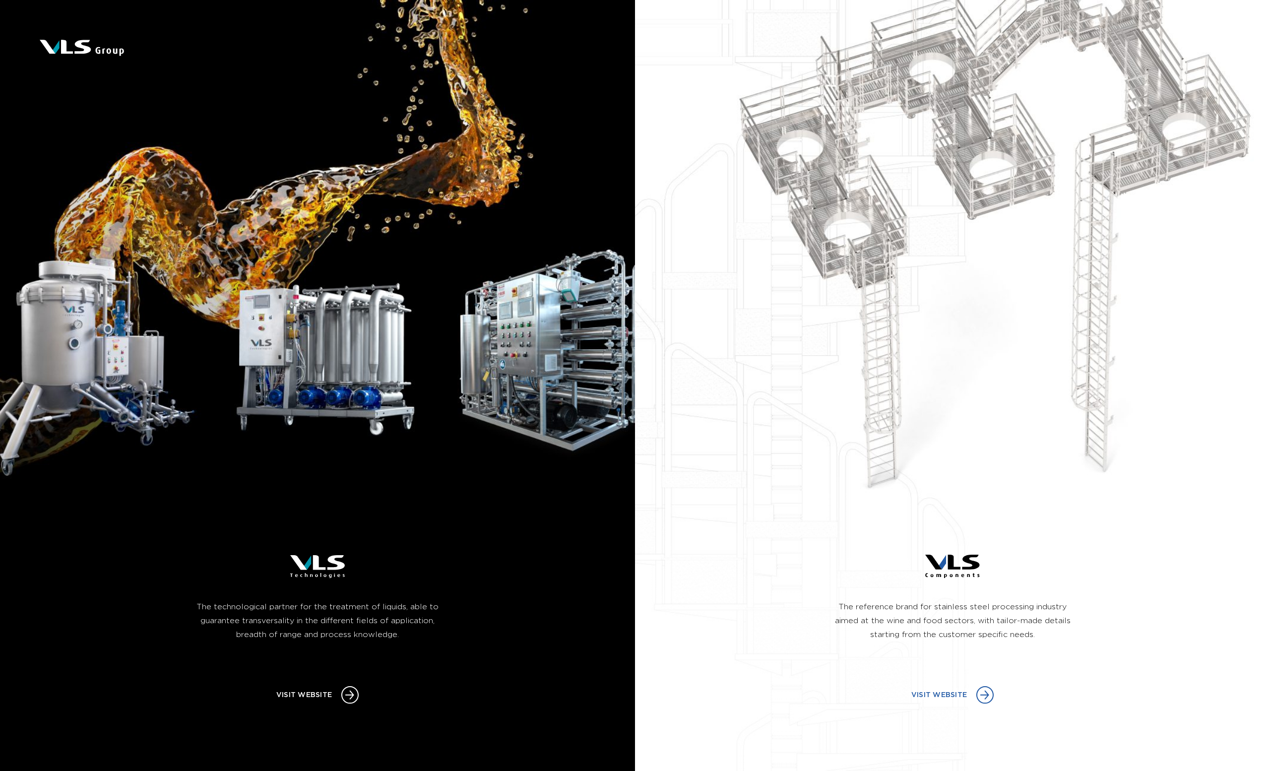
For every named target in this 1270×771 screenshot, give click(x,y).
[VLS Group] (82, 48)
